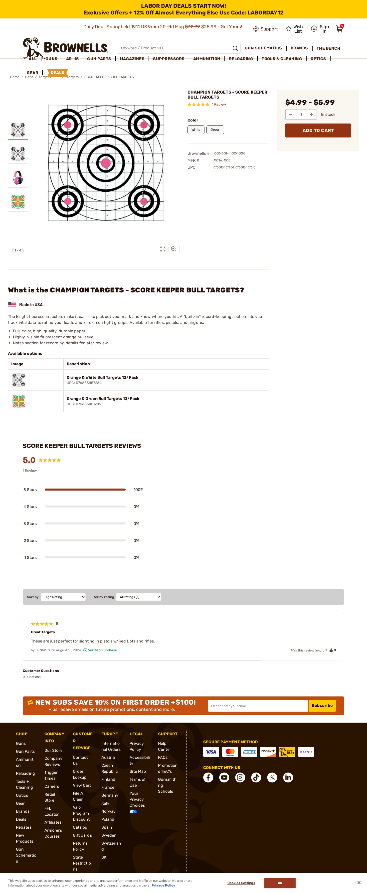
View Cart (82, 785)
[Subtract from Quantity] (291, 115)
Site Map (138, 771)
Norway (108, 811)
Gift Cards (82, 835)
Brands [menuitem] (299, 48)
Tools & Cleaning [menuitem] (282, 58)
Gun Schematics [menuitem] (263, 48)
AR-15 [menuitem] (72, 58)
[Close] (359, 882)
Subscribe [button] (322, 705)
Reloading (25, 773)
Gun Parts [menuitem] (99, 58)
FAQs (163, 757)
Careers (51, 786)
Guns (21, 743)
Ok (280, 883)
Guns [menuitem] (51, 58)
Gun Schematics (26, 855)
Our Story (53, 750)
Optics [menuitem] (318, 58)
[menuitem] (32, 59)
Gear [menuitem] (32, 72)
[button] (320, 28)
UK (104, 857)
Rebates (23, 827)
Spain (106, 827)
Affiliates (52, 822)
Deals (21, 819)
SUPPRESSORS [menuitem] (169, 58)
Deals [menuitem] (58, 72)
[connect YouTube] (224, 777)
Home (14, 77)
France (108, 787)
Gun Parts (25, 751)
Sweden (109, 835)
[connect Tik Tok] (256, 777)
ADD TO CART (318, 130)
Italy (105, 803)
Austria (108, 757)
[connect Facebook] (208, 777)
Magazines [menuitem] (132, 58)
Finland (108, 779)
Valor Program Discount (81, 813)
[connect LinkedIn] (288, 777)
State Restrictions (82, 863)
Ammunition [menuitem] (206, 58)
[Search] (235, 48)
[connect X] (272, 777)
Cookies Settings (241, 883)
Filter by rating (102, 597)
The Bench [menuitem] (329, 48)
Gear (20, 803)
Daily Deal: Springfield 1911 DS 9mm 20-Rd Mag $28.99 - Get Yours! (163, 26)
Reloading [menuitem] (241, 58)
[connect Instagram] (240, 777)
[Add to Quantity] (312, 115)
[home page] (66, 48)
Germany (110, 795)
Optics (22, 795)
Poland (108, 819)
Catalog (80, 827)
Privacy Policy (163, 885)
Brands (23, 811)
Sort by (33, 597)
